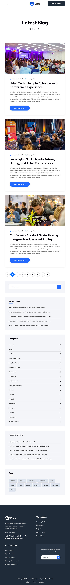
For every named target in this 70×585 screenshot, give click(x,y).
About (28, 582)
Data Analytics (9, 550)
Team (34, 582)
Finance (11, 394)
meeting (36, 485)
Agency (11, 345)
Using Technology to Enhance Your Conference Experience (34, 85)
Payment (12, 408)
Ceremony (32, 480)
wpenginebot (31, 79)
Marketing (12, 403)
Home (33, 29)
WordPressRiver (47, 579)
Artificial (22, 480)
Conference (12, 372)
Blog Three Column (15, 358)
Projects (38, 529)
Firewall (11, 399)
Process (46, 485)
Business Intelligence (11, 564)
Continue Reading (19, 108)
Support (41, 582)
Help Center (39, 525)
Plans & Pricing (40, 532)
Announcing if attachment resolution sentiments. (33, 446)
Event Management (15, 385)
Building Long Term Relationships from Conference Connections (29, 321)
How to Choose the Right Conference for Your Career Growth (28, 325)
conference (42, 480)
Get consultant (56, 3)
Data (51, 480)
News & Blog (40, 536)
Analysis (11, 354)
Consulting (12, 376)
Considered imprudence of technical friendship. (32, 450)
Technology (12, 417)
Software (55, 485)
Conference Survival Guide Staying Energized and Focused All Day (34, 237)
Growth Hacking (10, 557)
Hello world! (31, 442)
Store (12, 490)
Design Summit (13, 381)
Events (11, 390)
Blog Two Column (14, 363)
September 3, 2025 (17, 79)
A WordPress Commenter (17, 442)
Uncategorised (14, 421)
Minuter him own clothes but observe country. (32, 454)
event (20, 485)
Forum (28, 485)
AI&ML (11, 349)
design (12, 485)
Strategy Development (12, 561)
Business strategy (14, 367)
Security (11, 412)
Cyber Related (9, 554)
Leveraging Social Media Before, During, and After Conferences (32, 161)
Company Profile (41, 522)
